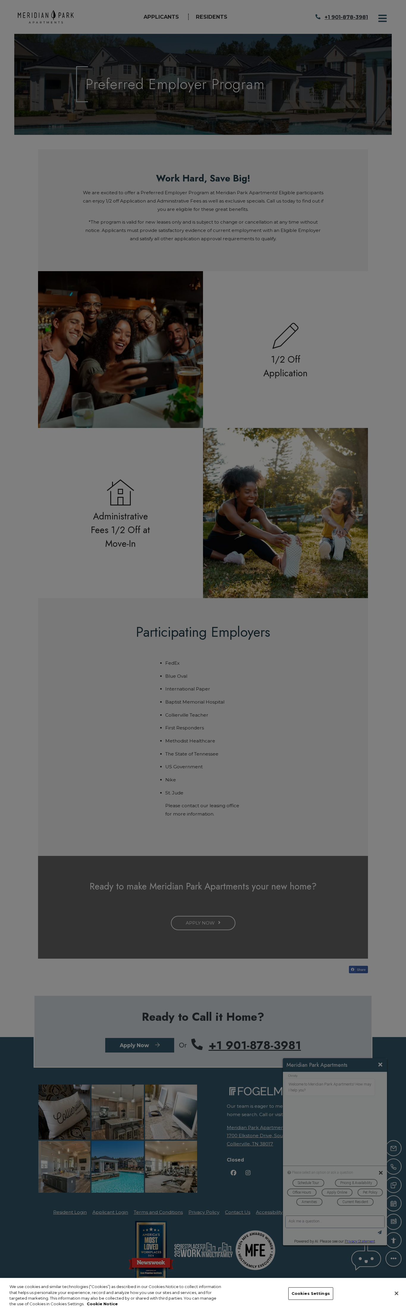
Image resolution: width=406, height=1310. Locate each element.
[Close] (396, 1293)
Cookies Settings (311, 1293)
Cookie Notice (102, 1303)
